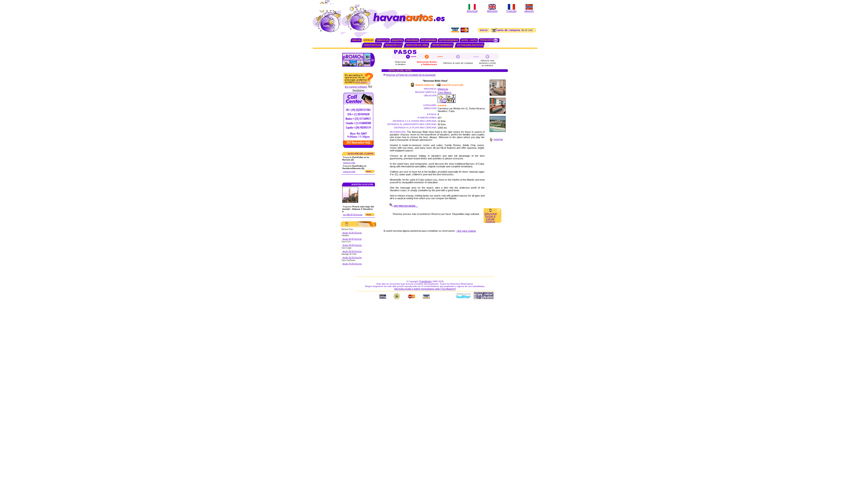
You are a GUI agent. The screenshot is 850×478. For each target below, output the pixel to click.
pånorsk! (529, 11)
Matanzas (443, 89)
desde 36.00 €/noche (352, 251)
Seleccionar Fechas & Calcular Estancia (490, 217)
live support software (356, 86)
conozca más (349, 163)
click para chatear (466, 230)
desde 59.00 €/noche (352, 245)
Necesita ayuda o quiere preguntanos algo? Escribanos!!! (425, 288)
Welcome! (492, 11)
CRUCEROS (412, 40)
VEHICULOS (383, 40)
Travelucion (425, 281)
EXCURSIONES (428, 40)
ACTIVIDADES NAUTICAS (470, 45)
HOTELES (368, 40)
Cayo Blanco (444, 92)
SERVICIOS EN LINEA (417, 45)
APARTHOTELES (372, 45)
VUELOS (356, 40)
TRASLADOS (486, 40)
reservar (498, 139)
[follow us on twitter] (463, 298)
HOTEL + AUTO (469, 40)
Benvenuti (472, 11)
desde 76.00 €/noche (352, 264)
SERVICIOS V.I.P (393, 45)
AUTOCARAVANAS (448, 40)
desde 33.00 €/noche (352, 233)
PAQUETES (397, 40)
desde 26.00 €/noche (352, 239)
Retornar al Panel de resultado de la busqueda (410, 74)
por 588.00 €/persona (352, 215)
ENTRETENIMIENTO (443, 45)
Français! (511, 11)
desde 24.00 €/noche (352, 257)
